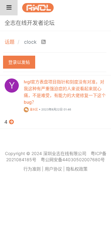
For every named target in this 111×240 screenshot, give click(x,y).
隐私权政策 (77, 168)
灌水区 (33, 109)
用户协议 (53, 168)
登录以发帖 (19, 62)
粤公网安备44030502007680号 (73, 159)
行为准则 (32, 168)
